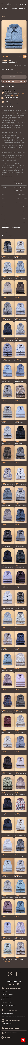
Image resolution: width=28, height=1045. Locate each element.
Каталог (4, 8)
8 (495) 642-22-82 (14, 981)
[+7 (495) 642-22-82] (20, 4)
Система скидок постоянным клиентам (13, 1016)
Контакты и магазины (19, 8)
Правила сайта (6, 997)
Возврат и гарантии (7, 994)
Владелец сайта (6, 1002)
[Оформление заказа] (26, 4)
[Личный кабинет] (23, 4)
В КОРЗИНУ (14, 77)
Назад (3, 16)
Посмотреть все (6, 232)
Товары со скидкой (7, 1013)
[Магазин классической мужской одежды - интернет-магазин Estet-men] (10, 4)
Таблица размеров (21, 72)
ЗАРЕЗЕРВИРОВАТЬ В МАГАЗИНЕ (14, 81)
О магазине (5, 991)
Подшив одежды (6, 1023)
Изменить (18, 90)
